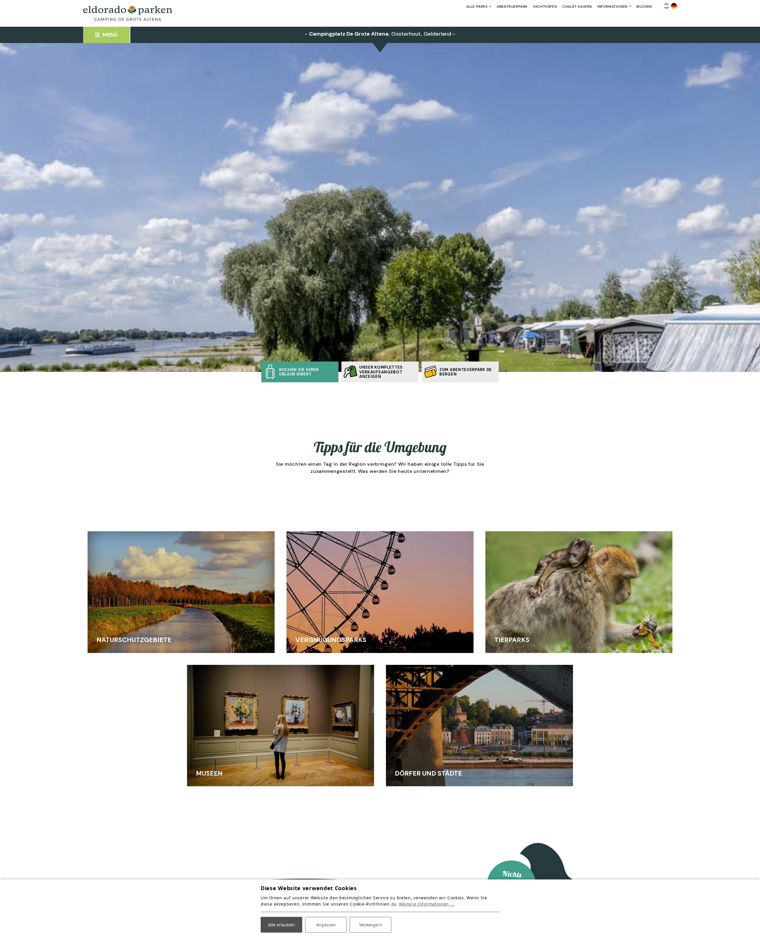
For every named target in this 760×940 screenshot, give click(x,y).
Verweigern (370, 925)
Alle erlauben (281, 925)
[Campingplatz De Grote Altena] (127, 13)
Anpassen (326, 925)
